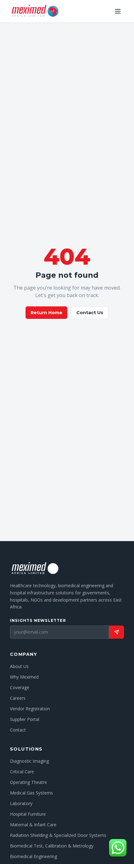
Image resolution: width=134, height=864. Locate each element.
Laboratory (21, 803)
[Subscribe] (116, 632)
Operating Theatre (28, 782)
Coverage (19, 687)
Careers (18, 698)
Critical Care (22, 772)
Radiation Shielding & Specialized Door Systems (58, 835)
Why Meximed (24, 677)
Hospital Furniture (28, 814)
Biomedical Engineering (33, 856)
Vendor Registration (30, 709)
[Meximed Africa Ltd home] (35, 11)
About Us (19, 666)
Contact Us (89, 312)
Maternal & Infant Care (33, 825)
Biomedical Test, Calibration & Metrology (51, 846)
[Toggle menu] (118, 11)
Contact (18, 730)
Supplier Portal (24, 719)
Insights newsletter (38, 620)
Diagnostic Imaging (29, 761)
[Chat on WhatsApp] (118, 848)
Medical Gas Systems (31, 793)
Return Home (46, 312)
